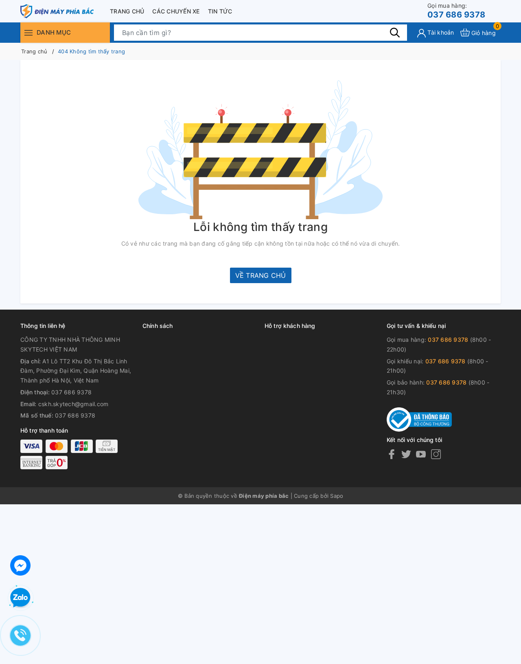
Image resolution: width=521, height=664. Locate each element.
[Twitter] (406, 454)
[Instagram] (436, 454)
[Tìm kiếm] (395, 32)
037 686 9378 (456, 11)
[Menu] (28, 32)
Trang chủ (127, 11)
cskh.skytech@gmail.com (73, 403)
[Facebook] (391, 454)
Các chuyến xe (175, 11)
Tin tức (220, 11)
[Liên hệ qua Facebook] (20, 564)
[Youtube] (421, 454)
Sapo (336, 496)
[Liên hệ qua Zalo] (20, 598)
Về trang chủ (260, 275)
